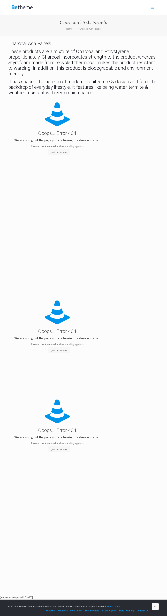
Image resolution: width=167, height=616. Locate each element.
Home (69, 29)
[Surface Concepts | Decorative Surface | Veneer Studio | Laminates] (22, 7)
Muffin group (113, 606)
